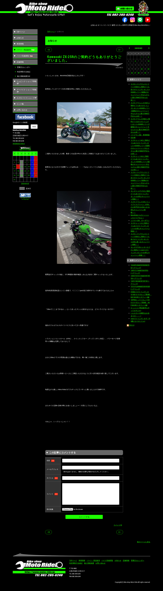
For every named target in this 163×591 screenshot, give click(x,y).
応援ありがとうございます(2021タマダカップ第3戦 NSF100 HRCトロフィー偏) (141, 294)
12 (21, 167)
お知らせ (20, 38)
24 (14, 175)
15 (32, 167)
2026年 (23, 184)
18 (18, 171)
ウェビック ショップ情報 (27, 81)
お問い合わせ (22, 110)
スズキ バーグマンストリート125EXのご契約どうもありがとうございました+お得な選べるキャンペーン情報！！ (140, 239)
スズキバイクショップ (25, 98)
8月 (27, 184)
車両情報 (20, 44)
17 (14, 171)
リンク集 (20, 104)
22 (32, 171)
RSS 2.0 (131, 325)
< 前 (48, 50)
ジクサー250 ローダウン (140, 220)
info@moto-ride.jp (19, 144)
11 (18, 167)
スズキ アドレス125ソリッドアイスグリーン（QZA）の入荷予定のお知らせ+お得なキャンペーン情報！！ (140, 207)
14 (28, 167)
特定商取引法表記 (23, 72)
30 (36, 175)
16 (36, 167)
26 (21, 175)
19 (21, 171)
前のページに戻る (143, 542)
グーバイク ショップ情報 (27, 90)
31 (14, 180)
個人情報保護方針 (23, 76)
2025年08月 (138, 48)
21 (28, 171)
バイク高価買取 (23, 56)
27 (25, 175)
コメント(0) (118, 525)
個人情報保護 (89, 563)
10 (14, 167)
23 (36, 171)
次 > (119, 50)
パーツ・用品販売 (24, 50)
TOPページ (21, 32)
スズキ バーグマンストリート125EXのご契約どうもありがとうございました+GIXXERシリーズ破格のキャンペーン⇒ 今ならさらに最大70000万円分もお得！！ (140, 92)
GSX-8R (133, 138)
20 (25, 171)
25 (18, 175)
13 (25, 167)
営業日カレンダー (23, 67)
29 (32, 175)
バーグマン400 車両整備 (140, 135)
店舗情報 (20, 62)
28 (28, 175)
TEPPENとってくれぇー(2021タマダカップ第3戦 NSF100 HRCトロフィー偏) (140, 302)
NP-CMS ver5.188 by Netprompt (25, 198)
